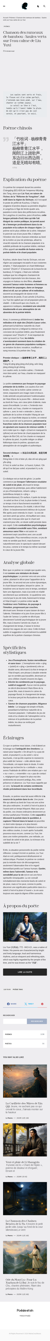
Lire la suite (25, 972)
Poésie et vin (25, 1310)
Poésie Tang (18, 989)
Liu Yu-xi (7, 989)
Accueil (5, 18)
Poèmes (12, 18)
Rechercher (9, 1015)
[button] (4, 6)
